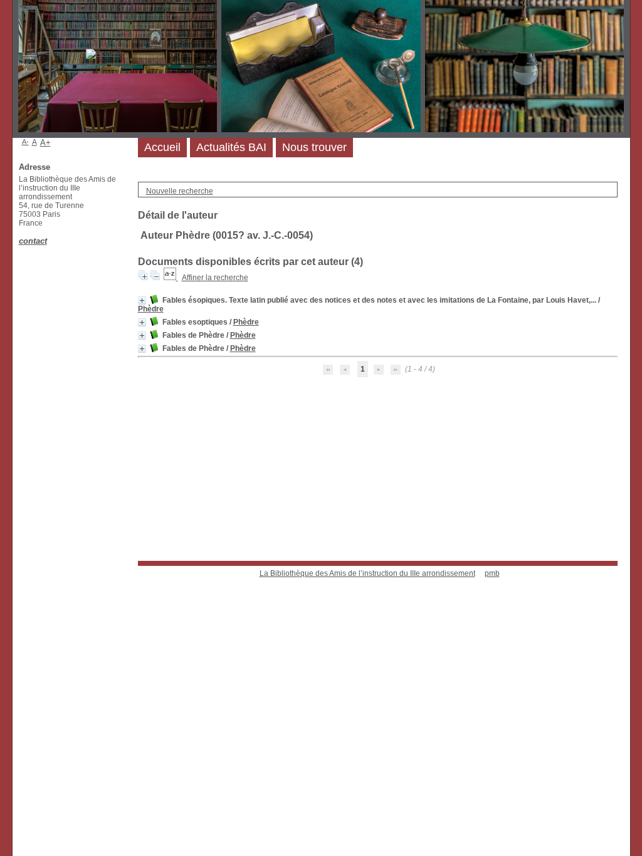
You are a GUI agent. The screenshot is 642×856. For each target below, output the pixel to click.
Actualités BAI (231, 147)
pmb (492, 573)
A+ (45, 142)
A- (25, 141)
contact (33, 241)
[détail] (142, 300)
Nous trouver (314, 147)
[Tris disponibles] (171, 277)
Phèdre (151, 309)
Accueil (162, 147)
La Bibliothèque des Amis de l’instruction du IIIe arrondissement (367, 573)
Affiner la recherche (215, 277)
